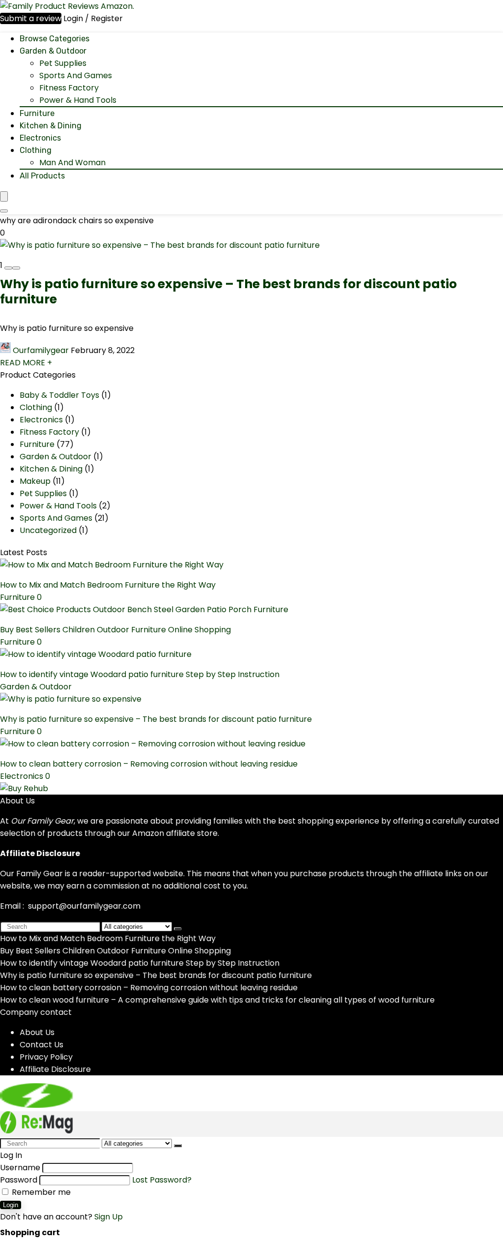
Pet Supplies (62, 63)
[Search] (4, 210)
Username (20, 1167)
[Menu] (4, 196)
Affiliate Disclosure (55, 1069)
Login (10, 1205)
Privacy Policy (46, 1057)
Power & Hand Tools (77, 100)
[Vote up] (16, 268)
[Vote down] (8, 268)
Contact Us (41, 1044)
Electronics (40, 138)
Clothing (36, 150)
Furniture (37, 113)
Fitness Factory (69, 87)
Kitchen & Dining (51, 125)
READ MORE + (26, 362)
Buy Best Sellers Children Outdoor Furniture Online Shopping (115, 629)
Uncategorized (48, 530)
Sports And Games (75, 75)
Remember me (40, 1192)
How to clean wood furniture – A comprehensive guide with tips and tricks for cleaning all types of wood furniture (217, 1000)
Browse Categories (54, 38)
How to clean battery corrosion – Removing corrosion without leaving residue (149, 764)
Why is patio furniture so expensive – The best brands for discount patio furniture (228, 291)
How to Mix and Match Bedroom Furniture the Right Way (108, 585)
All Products (42, 175)
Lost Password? (162, 1180)
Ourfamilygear (41, 350)
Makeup (35, 481)
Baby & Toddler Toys (59, 395)
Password (18, 1180)
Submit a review (30, 18)
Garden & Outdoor (53, 51)
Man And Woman (72, 162)
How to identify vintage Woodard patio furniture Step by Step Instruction (139, 674)
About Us (37, 1032)
